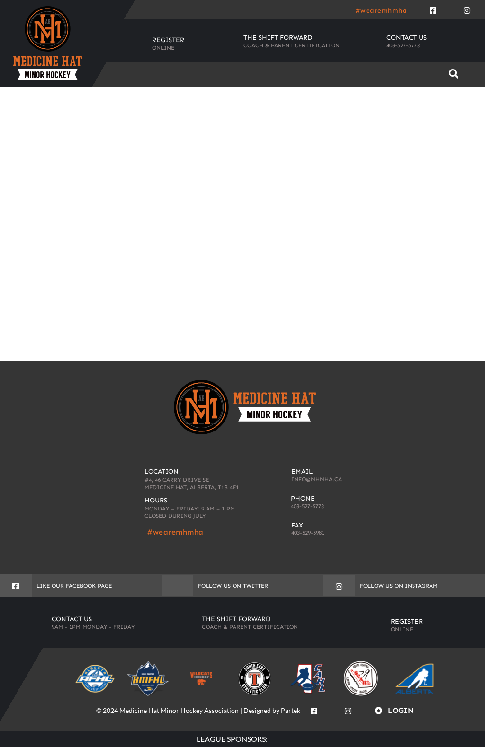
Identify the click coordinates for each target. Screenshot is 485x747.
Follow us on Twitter (233, 585)
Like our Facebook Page (74, 585)
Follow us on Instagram (399, 585)
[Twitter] (450, 8)
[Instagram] (467, 8)
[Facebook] (433, 8)
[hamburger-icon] (423, 74)
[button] (454, 74)
